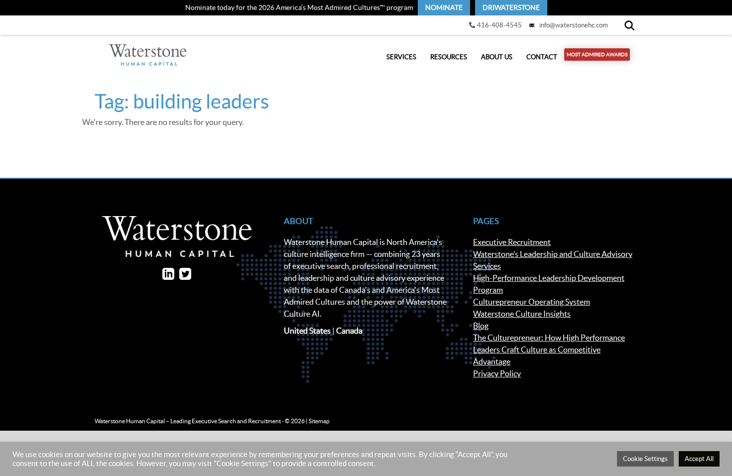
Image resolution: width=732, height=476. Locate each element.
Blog (480, 325)
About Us (496, 57)
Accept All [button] (699, 459)
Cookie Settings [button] (645, 459)
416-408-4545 (499, 25)
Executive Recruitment (512, 242)
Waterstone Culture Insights (522, 313)
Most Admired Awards (597, 54)
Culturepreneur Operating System (531, 301)
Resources (448, 57)
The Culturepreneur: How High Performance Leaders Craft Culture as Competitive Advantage (549, 349)
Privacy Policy (497, 373)
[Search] (629, 25)
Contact (541, 57)
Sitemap (319, 421)
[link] (444, 7)
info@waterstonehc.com (573, 25)
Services (401, 57)
